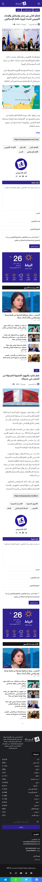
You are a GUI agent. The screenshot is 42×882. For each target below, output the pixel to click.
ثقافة (37, 776)
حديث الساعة (35, 779)
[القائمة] (39, 4)
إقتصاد (36, 9)
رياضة (37, 795)
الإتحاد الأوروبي (9, 147)
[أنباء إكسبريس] (21, 3)
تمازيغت (36, 772)
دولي (18, 9)
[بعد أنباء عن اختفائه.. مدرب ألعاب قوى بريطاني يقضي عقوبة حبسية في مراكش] (34, 328)
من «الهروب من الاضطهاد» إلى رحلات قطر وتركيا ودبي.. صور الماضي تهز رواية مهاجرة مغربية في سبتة (14, 337)
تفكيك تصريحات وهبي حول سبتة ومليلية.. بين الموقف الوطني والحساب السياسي (14, 347)
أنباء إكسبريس (33, 24)
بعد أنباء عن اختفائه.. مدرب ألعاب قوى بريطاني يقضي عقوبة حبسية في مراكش (14, 326)
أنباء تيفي (36, 762)
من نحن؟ (37, 859)
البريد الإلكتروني (35, 221)
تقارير (37, 769)
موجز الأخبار (35, 815)
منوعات (36, 812)
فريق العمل (36, 856)
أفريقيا (35, 785)
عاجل (37, 802)
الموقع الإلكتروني (35, 229)
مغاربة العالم (35, 808)
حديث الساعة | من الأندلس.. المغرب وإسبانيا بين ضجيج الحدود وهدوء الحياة (14, 356)
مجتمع (37, 805)
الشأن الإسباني (32, 789)
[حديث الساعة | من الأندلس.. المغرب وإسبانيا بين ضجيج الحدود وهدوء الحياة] (34, 358)
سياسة (36, 799)
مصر (20, 151)
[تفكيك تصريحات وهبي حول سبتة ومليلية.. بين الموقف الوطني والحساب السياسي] (34, 348)
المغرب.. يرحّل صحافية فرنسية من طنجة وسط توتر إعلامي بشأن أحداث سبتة (22, 316)
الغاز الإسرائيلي (32, 151)
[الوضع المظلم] (3, 4)
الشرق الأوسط (27, 9)
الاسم (38, 213)
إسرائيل (22, 147)
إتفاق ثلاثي (33, 147)
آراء (38, 759)
